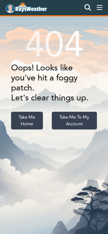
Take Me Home (27, 120)
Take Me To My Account (74, 120)
